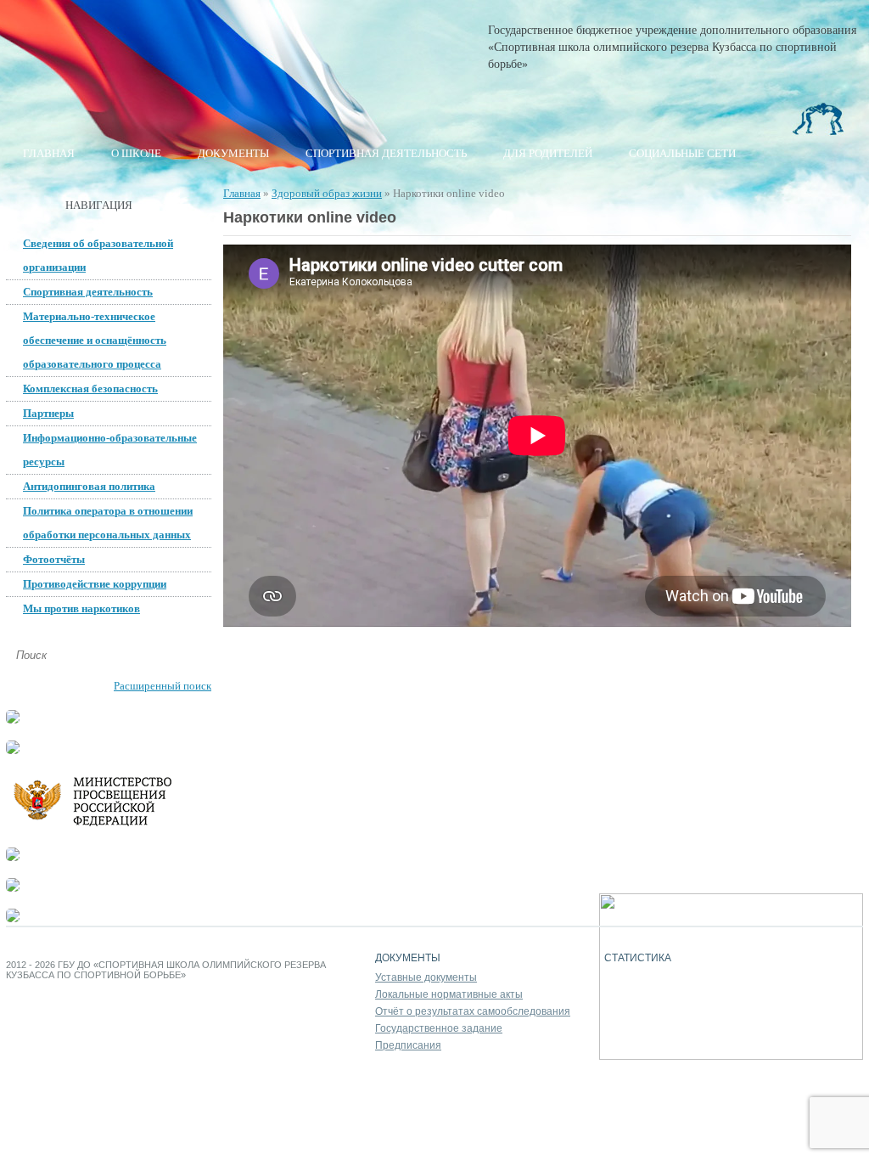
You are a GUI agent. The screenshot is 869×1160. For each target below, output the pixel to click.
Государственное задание (438, 1028)
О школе (136, 153)
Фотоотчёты (54, 559)
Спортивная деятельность (386, 153)
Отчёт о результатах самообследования (472, 1011)
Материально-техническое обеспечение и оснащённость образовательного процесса (94, 340)
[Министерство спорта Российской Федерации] (13, 857)
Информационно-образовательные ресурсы (110, 449)
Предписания (408, 1045)
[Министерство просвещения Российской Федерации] (108, 826)
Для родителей (547, 153)
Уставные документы (426, 977)
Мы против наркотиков (81, 608)
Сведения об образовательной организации (98, 255)
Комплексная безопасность (90, 388)
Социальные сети (682, 153)
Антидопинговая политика (89, 486)
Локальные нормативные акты (449, 994)
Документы (233, 153)
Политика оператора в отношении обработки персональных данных (108, 522)
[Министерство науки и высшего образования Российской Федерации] (13, 750)
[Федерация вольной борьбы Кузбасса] (13, 719)
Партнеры (48, 413)
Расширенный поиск (162, 685)
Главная (49, 153)
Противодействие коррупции (94, 583)
